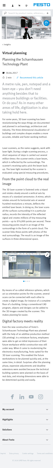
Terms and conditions (45, 453)
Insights (7, 44)
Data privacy (14, 453)
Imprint (3, 453)
